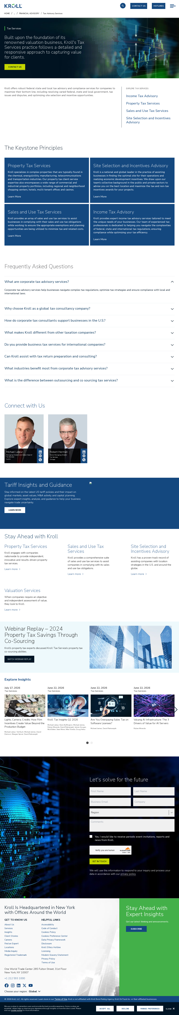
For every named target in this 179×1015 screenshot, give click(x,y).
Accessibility (47, 924)
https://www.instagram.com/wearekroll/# (13, 985)
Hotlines (159, 6)
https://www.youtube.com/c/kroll (31, 985)
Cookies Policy (48, 932)
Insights (8, 932)
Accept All (105, 1008)
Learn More (14, 196)
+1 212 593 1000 (14, 978)
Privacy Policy (48, 959)
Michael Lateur (40, 452)
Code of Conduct (49, 928)
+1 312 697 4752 (83, 459)
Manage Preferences (150, 1008)
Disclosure (46, 943)
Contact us (138, 6)
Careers (8, 940)
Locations (9, 947)
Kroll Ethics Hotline (51, 947)
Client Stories (11, 936)
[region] (89, 1008)
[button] (123, 6)
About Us (9, 924)
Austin (8, 459)
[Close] (174, 1008)
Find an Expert (11, 943)
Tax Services (54, 457)
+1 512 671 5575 (40, 459)
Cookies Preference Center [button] (54, 936)
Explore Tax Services (137, 88)
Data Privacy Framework (53, 940)
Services (8, 928)
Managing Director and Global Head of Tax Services (19, 456)
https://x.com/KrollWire (24, 985)
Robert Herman (83, 452)
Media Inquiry (10, 951)
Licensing (45, 951)
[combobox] (35, 991)
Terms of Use (48, 962)
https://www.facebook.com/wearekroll (6, 985)
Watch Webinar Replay (19, 659)
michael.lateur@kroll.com (40, 455)
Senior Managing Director (58, 455)
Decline (125, 1008)
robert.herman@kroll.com (83, 455)
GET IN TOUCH (99, 861)
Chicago (52, 459)
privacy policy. (128, 874)
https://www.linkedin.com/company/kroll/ (18, 985)
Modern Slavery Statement (54, 955)
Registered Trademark (15, 955)
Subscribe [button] (136, 929)
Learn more (11, 569)
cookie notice (16, 1010)
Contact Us (15, 67)
